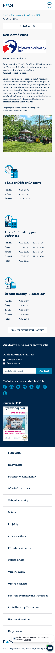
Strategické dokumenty (22, 476)
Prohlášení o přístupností (23, 607)
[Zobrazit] (45, 387)
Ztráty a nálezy (17, 536)
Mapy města (15, 464)
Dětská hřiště (16, 559)
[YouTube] (18, 387)
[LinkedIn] (31, 387)
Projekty (13, 524)
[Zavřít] (51, 637)
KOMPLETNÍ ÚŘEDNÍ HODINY (27, 330)
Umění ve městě (17, 583)
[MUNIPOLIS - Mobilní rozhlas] (25, 387)
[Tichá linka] (38, 387)
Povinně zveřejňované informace (28, 595)
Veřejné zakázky (18, 500)
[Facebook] (5, 387)
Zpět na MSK (29, 26)
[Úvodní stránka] (8, 5)
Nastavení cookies (19, 619)
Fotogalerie (14, 452)
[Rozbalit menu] (49, 5)
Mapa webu (15, 631)
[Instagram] (11, 387)
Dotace (12, 512)
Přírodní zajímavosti (20, 548)
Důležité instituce (19, 488)
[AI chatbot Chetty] (50, 648)
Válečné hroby (16, 571)
